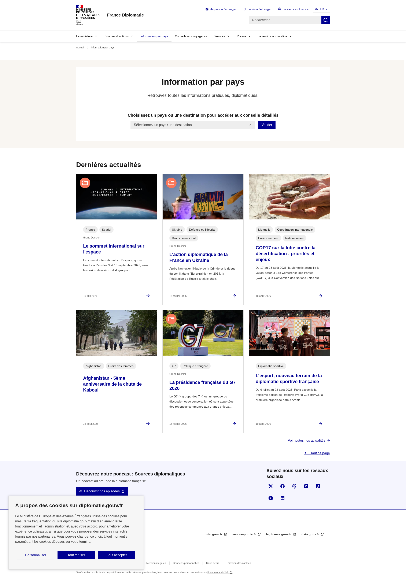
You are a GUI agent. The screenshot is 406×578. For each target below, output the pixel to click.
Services (219, 36)
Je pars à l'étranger (223, 9)
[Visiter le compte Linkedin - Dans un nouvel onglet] (282, 498)
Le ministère (84, 36)
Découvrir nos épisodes (102, 491)
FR (322, 9)
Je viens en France (296, 9)
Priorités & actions (116, 36)
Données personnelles (186, 563)
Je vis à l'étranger (260, 9)
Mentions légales (156, 563)
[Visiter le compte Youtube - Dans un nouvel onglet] (270, 498)
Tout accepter (117, 555)
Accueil (80, 47)
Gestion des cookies (239, 563)
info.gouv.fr (214, 534)
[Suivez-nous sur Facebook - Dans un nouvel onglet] (282, 486)
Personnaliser (35, 555)
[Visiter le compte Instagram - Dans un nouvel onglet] (306, 486)
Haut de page (319, 453)
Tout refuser (76, 555)
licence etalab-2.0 (218, 572)
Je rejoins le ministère (272, 36)
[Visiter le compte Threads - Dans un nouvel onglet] (294, 486)
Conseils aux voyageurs (191, 36)
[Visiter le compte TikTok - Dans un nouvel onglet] (318, 486)
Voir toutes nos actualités (306, 440)
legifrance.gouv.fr (279, 534)
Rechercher (325, 20)
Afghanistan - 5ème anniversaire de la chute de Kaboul (112, 384)
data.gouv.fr (311, 534)
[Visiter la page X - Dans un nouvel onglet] (270, 486)
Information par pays (154, 36)
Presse (241, 36)
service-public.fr (244, 534)
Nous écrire (212, 563)
